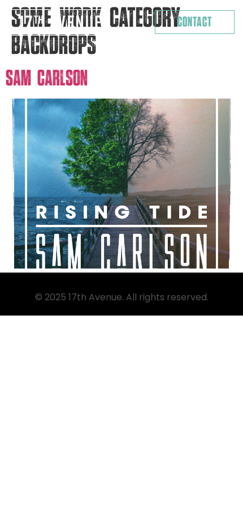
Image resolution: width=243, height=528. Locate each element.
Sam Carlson (47, 78)
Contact (194, 22)
